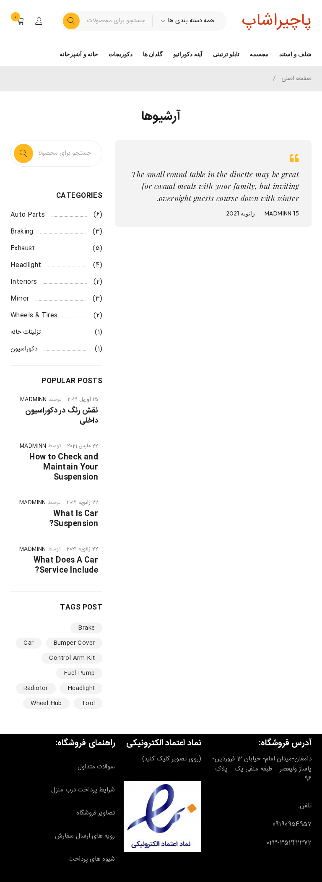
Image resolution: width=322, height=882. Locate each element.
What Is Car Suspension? (73, 519)
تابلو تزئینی (226, 54)
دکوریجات (120, 54)
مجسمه (259, 54)
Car (28, 643)
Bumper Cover (74, 643)
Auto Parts (27, 215)
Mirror (19, 299)
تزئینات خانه (25, 332)
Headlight (26, 265)
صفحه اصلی (296, 79)
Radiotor (35, 688)
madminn (278, 213)
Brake (86, 628)
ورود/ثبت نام (39, 21)
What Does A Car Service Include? (66, 565)
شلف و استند (295, 54)
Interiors (23, 282)
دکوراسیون (23, 349)
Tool (88, 703)
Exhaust (22, 248)
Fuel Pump (79, 673)
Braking (22, 232)
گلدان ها (153, 54)
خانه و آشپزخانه (79, 54)
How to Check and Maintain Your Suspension (63, 467)
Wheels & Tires (34, 315)
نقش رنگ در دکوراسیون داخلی (61, 416)
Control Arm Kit (72, 658)
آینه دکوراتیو (187, 54)
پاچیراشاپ (277, 21)
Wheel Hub (46, 703)
